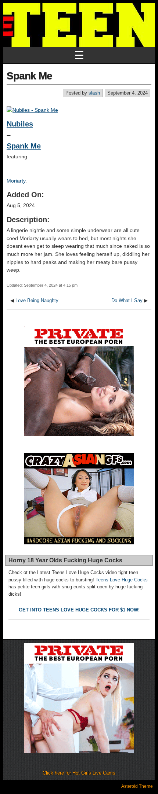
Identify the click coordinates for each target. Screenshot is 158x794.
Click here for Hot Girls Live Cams (79, 773)
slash (94, 93)
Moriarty (16, 181)
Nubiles (20, 124)
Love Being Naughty (36, 300)
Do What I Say (127, 300)
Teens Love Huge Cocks (122, 579)
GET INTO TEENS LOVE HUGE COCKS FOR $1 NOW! (79, 610)
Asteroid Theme (137, 786)
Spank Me (29, 75)
